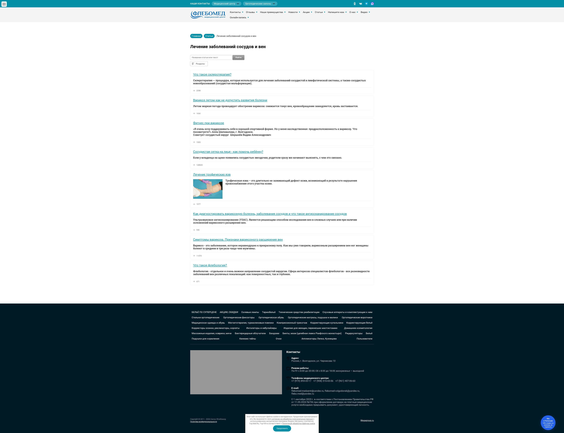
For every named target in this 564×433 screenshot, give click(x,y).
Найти (238, 57)
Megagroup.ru (367, 420)
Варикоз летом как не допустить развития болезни (230, 100)
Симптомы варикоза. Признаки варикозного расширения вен (238, 239)
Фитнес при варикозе (208, 123)
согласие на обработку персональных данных (292, 419)
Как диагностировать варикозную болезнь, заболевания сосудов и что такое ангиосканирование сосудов (270, 214)
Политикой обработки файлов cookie (298, 423)
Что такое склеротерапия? (212, 74)
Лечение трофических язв (212, 174)
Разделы (200, 64)
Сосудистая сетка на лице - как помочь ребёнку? (228, 151)
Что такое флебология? (210, 265)
